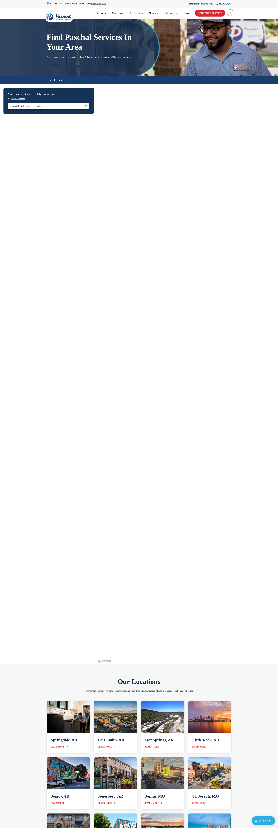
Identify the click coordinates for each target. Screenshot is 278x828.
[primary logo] (59, 17)
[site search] (230, 12)
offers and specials (98, 3)
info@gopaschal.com (202, 3)
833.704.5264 (225, 3)
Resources (170, 13)
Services (100, 13)
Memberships (118, 13)
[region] (187, 374)
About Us (153, 13)
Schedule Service (210, 13)
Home (49, 80)
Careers (186, 13)
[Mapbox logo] (104, 661)
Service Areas (136, 13)
